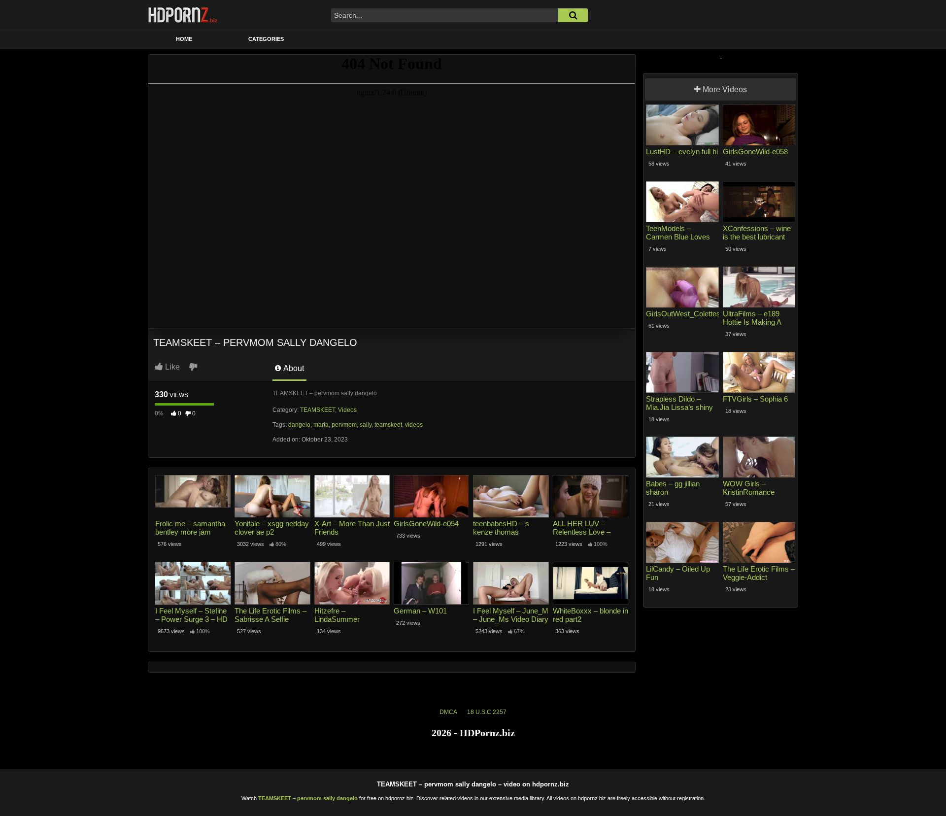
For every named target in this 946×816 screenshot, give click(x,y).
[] (573, 15)
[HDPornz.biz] (183, 15)
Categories (266, 39)
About (293, 368)
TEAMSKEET (317, 410)
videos (414, 424)
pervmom (344, 424)
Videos (347, 410)
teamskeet (388, 424)
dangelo (299, 424)
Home (184, 39)
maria (321, 424)
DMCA (448, 712)
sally (366, 424)
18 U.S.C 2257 (487, 712)
